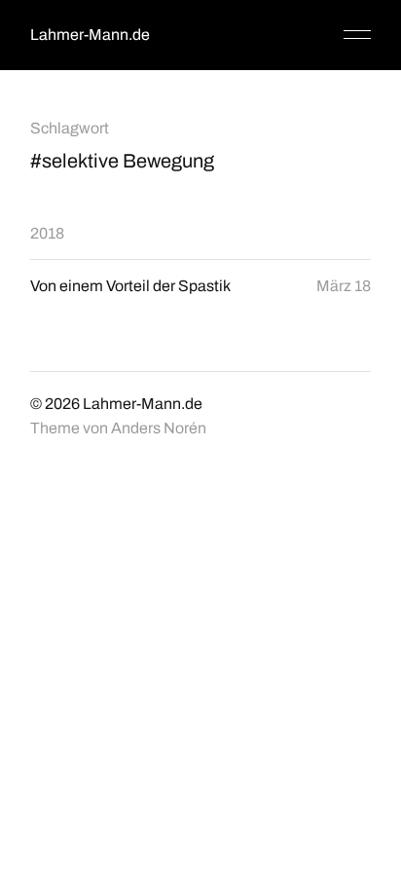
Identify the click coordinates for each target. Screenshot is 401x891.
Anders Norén (158, 428)
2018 (47, 233)
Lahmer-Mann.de (90, 34)
